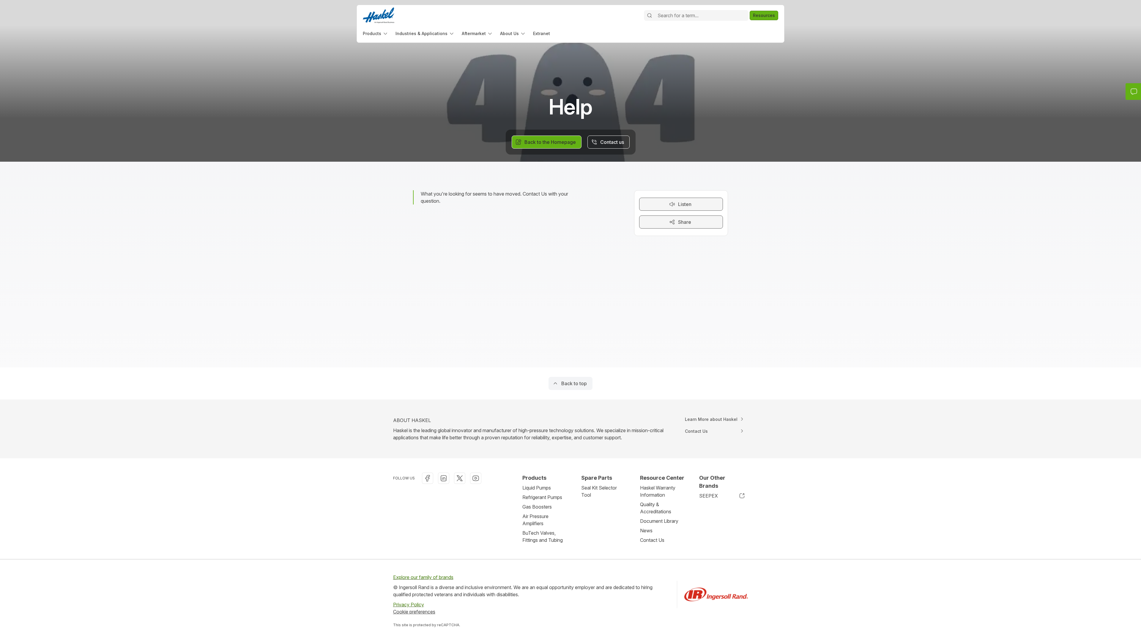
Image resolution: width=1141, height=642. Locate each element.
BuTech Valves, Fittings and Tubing (542, 536)
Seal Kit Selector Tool (599, 491)
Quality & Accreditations (655, 507)
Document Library (659, 521)
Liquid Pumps (536, 488)
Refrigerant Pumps (542, 497)
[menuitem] (375, 33)
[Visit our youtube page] (475, 478)
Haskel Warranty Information (657, 491)
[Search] (649, 15)
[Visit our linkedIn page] (443, 478)
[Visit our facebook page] (427, 478)
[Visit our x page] (459, 478)
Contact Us (652, 540)
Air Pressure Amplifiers (535, 519)
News (646, 531)
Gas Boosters (537, 507)
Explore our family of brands (423, 577)
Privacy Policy (408, 605)
